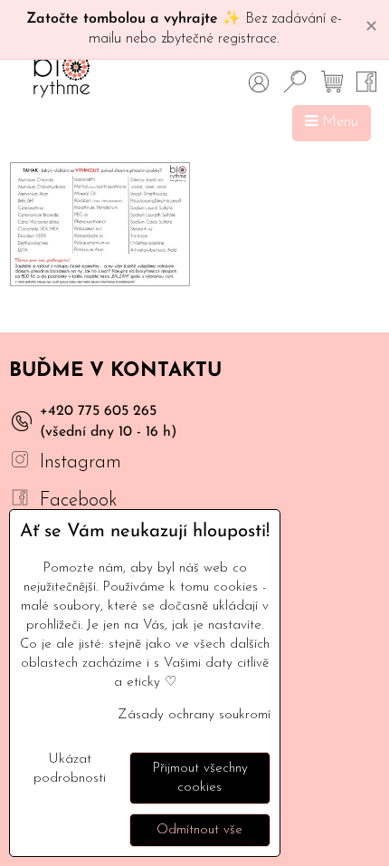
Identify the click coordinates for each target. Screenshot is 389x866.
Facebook (79, 500)
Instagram (80, 462)
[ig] (20, 462)
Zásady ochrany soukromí (194, 715)
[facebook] (20, 500)
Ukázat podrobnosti (69, 769)
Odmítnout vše (199, 830)
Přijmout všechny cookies (200, 778)
